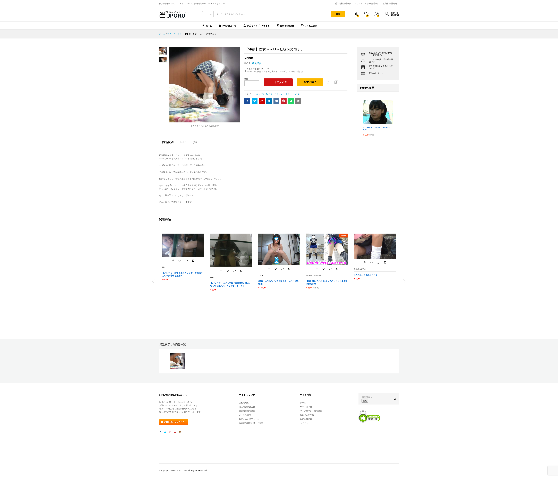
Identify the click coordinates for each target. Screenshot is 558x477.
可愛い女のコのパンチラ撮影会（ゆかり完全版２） (278, 282)
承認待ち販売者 (360, 269)
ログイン (395, 13)
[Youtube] (174, 432)
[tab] (168, 143)
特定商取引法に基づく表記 (251, 423)
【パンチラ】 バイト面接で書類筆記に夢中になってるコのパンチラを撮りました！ (230, 284)
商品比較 (336, 82)
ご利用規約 (244, 402)
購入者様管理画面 (343, 3)
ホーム (209, 26)
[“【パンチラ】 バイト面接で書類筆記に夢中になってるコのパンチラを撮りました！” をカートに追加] (221, 270)
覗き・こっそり (293, 94)
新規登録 (395, 15)
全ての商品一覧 (229, 26)
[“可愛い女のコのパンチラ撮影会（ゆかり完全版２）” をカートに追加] (269, 268)
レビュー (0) (188, 142)
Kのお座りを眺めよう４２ (366, 275)
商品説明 (168, 142)
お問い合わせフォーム (249, 419)
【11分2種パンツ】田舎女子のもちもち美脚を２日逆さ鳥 (327, 282)
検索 (338, 14)
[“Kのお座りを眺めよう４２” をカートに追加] (364, 262)
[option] (183, 257)
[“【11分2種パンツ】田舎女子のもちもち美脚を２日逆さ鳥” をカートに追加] (316, 268)
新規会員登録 (306, 419)
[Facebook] (160, 432)
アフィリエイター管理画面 (367, 3)
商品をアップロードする (258, 25)
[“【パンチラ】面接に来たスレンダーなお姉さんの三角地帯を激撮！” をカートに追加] (173, 260)
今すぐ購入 (310, 82)
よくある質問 (311, 26)
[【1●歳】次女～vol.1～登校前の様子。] (247, 101)
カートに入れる (278, 82)
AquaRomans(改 (313, 276)
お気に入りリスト (308, 415)
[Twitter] (165, 432)
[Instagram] (179, 432)
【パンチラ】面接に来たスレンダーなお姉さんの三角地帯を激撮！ (182, 274)
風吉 (164, 267)
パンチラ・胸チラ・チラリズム (270, 94)
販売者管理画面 (390, 3)
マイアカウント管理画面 (311, 411)
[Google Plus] (170, 432)
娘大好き (256, 63)
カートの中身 (306, 407)
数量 (246, 79)
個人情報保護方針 (247, 407)
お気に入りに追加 (328, 82)
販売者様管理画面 (247, 411)
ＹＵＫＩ (261, 276)
